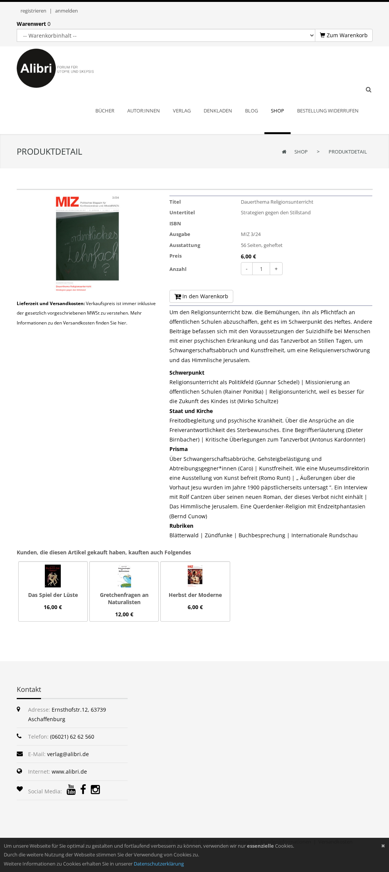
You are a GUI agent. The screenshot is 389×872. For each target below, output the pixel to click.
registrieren (33, 10)
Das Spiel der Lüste (53, 594)
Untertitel (182, 212)
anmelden (66, 10)
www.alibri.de (69, 771)
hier (122, 323)
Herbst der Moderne (195, 594)
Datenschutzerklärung (159, 863)
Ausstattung (184, 245)
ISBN (175, 223)
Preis (175, 255)
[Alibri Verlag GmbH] (65, 67)
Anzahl (178, 269)
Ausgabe (179, 234)
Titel (175, 201)
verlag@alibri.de (68, 754)
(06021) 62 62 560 (72, 736)
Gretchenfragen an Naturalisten (124, 598)
